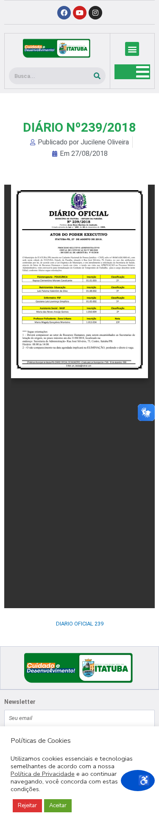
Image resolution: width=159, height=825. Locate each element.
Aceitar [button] (58, 805)
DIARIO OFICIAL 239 (79, 623)
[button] (132, 49)
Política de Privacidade (43, 774)
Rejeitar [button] (27, 805)
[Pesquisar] (97, 75)
